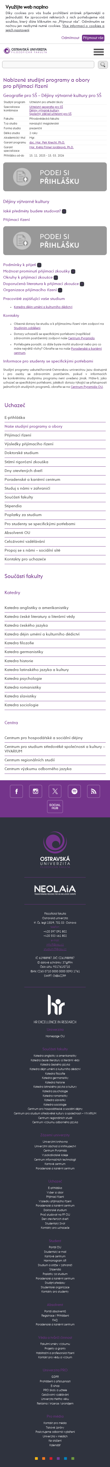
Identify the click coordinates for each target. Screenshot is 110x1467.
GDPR (55, 1376)
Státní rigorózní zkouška (26, 462)
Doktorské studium (21, 453)
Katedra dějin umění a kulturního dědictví (43, 307)
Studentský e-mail (55, 1251)
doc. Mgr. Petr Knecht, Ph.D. (47, 142)
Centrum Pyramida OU (87, 387)
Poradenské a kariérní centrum (32, 480)
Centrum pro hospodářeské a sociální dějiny (55, 1108)
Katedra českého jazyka (26, 625)
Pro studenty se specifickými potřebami (40, 524)
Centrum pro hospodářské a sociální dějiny (44, 738)
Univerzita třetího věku (55, 1399)
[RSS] (93, 791)
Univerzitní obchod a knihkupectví (55, 1146)
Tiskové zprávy (55, 1427)
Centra (11, 723)
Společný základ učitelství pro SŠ (50, 113)
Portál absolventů (55, 1311)
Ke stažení (55, 1440)
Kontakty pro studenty (55, 1291)
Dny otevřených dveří (23, 471)
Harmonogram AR (55, 1260)
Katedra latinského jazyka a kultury (37, 670)
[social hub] (55, 806)
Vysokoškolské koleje (55, 1155)
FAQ (55, 1320)
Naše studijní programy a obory (33, 426)
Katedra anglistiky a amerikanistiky (37, 608)
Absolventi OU (17, 533)
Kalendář (55, 1445)
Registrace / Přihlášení (55, 1315)
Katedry (12, 593)
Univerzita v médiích (55, 1436)
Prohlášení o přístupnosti (55, 1381)
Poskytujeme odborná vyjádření (55, 1431)
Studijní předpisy (55, 1282)
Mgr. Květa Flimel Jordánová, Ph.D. (51, 147)
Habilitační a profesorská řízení (55, 1353)
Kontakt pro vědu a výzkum (55, 1357)
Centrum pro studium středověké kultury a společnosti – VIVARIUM (55, 1113)
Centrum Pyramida (81, 338)
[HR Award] (55, 1008)
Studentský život (55, 1223)
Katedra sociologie (21, 705)
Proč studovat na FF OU (55, 1214)
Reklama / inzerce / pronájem (55, 1403)
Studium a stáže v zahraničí (55, 1265)
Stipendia (13, 506)
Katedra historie (19, 661)
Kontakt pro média (55, 1423)
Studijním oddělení (27, 328)
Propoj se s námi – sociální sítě (32, 550)
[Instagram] (35, 791)
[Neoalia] (55, 889)
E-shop (55, 1385)
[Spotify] (74, 791)
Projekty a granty (55, 1348)
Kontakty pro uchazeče (25, 559)
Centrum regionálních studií (30, 760)
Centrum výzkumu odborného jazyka (38, 769)
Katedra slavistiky (20, 696)
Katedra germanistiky (24, 652)
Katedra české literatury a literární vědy (40, 617)
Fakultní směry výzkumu (55, 1344)
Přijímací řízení (18, 435)
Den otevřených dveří (55, 1219)
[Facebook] (16, 791)
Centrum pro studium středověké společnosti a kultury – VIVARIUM (55, 749)
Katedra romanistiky (23, 687)
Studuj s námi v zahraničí (27, 488)
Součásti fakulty (19, 497)
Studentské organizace (55, 1287)
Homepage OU (55, 1036)
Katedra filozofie (19, 643)
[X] (55, 791)
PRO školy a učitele (55, 1390)
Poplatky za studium (23, 515)
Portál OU (55, 1247)
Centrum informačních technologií (55, 1159)
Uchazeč (15, 405)
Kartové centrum (55, 1163)
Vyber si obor (55, 1192)
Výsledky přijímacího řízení (29, 444)
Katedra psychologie (23, 679)
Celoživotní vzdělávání (25, 542)
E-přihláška (15, 418)
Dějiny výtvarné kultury (44, 110)
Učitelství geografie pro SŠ (46, 107)
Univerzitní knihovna (55, 1141)
